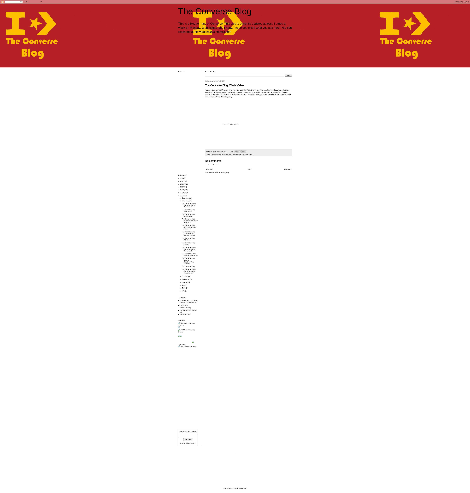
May (183, 291)
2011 (182, 184)
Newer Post (209, 169)
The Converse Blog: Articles (188, 243)
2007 (182, 195)
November (185, 201)
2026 (182, 178)
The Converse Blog (215, 11)
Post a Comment (213, 165)
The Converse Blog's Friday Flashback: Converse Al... (189, 249)
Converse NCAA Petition (188, 303)
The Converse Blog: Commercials (188, 215)
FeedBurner (192, 443)
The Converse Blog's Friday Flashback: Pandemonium (189, 271)
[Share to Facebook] (242, 151)
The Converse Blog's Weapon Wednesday (190, 254)
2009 (182, 190)
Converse (214, 154)
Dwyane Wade (236, 154)
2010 (182, 187)
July (183, 285)
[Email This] (236, 151)
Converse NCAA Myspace (188, 300)
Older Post (287, 169)
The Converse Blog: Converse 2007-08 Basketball (189, 227)
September (186, 279)
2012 (182, 181)
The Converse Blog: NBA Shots (188, 239)
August (184, 282)
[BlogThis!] (238, 151)
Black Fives (184, 305)
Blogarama (181, 344)
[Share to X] (240, 151)
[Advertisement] (220, 46)
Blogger (244, 488)
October (185, 276)
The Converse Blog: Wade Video (188, 210)
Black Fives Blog (185, 308)
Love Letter (244, 154)
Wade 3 (251, 154)
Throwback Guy (185, 314)
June (184, 288)
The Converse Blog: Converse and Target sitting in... (190, 220)
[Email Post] (231, 151)
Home (249, 169)
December (185, 198)
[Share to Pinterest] (245, 151)
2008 (182, 193)
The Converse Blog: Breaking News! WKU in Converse (188, 233)
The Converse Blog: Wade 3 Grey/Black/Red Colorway (188, 261)
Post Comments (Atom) (221, 173)
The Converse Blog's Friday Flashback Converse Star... (189, 205)
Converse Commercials (224, 154)
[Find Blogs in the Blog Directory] (188, 332)
